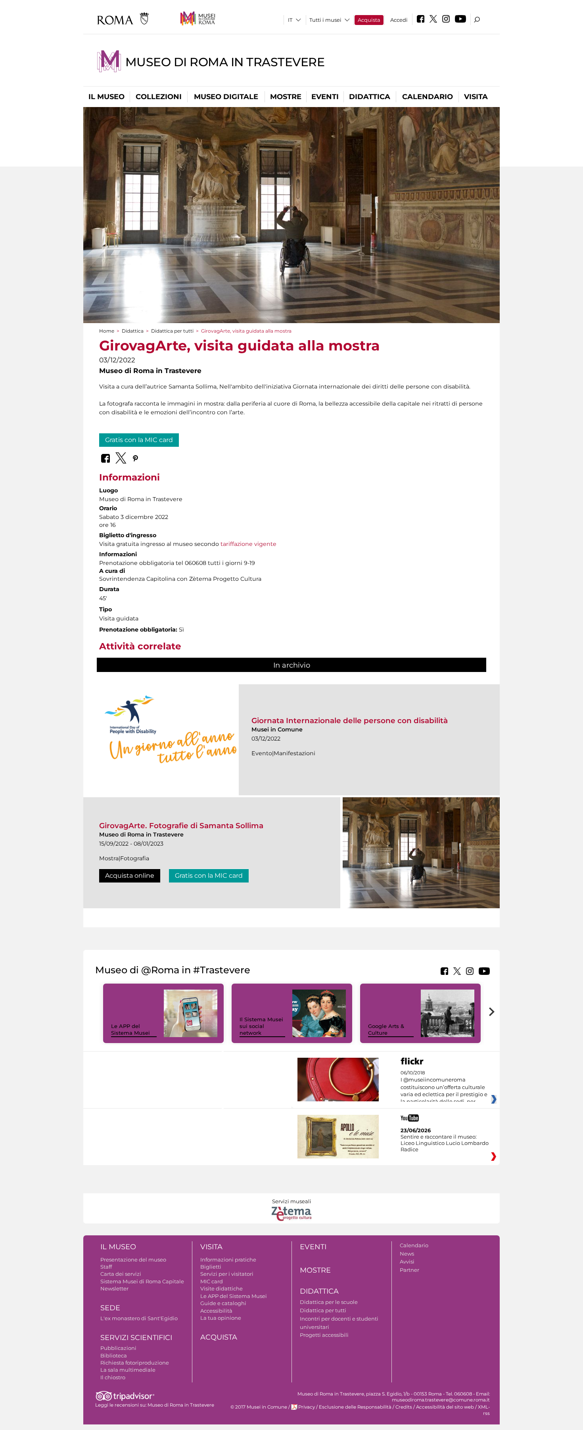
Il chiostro (112, 1377)
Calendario (427, 96)
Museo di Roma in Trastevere (224, 62)
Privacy (306, 1407)
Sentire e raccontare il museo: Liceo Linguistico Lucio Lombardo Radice (445, 1142)
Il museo (106, 96)
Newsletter (114, 1288)
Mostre (285, 96)
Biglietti (210, 1266)
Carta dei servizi (120, 1274)
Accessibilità (216, 1310)
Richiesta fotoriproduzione (134, 1362)
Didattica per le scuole (329, 1302)
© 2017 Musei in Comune (258, 1407)
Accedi (399, 20)
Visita (476, 96)
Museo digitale (226, 96)
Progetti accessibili (324, 1335)
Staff (106, 1266)
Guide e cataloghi (223, 1303)
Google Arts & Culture (386, 1029)
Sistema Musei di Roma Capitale (142, 1281)
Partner (409, 1270)
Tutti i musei (325, 20)
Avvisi (407, 1261)
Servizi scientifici (136, 1337)
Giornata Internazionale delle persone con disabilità (349, 720)
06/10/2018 (444, 1087)
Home (106, 331)
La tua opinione (220, 1318)
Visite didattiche (221, 1288)
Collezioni (159, 96)
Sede (110, 1307)
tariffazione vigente (247, 543)
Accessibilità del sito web (445, 1407)
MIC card (211, 1281)
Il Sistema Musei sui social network (261, 1026)
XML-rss (484, 1410)
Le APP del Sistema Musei (130, 1029)
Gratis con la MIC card (139, 440)
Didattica (369, 96)
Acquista (369, 20)
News (407, 1253)
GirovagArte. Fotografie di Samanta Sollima (181, 825)
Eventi (325, 96)
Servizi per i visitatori (226, 1274)
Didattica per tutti (172, 331)
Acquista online (129, 875)
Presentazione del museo (133, 1259)
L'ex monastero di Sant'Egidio (139, 1318)
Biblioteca (113, 1355)
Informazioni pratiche (228, 1259)
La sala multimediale (127, 1370)
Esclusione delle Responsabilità (355, 1407)
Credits (403, 1407)
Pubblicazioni (118, 1348)
